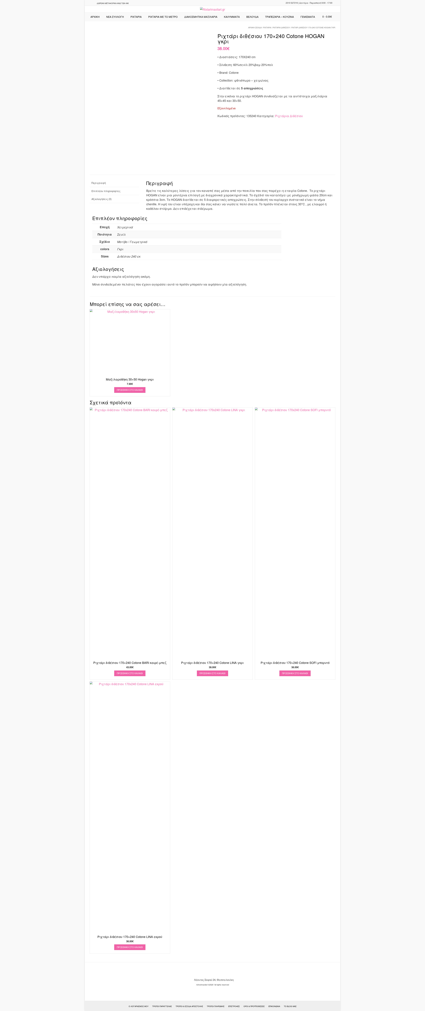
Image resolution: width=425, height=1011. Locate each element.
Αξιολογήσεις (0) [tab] (101, 199)
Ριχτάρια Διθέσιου (281, 27)
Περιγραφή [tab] (98, 183)
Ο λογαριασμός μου (138, 1006)
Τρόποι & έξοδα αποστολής (189, 1006)
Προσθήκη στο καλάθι (130, 389)
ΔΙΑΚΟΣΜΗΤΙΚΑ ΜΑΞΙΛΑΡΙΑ (200, 16)
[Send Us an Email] (88, 3)
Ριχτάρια (136, 16)
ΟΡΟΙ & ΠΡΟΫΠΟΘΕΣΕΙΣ (254, 1006)
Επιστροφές (234, 1006)
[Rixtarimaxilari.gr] (212, 9)
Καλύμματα (232, 16)
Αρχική (95, 16)
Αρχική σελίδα (255, 27)
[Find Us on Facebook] (92, 3)
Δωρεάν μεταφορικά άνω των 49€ (113, 3)
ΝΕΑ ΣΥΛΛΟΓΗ (115, 16)
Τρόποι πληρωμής (215, 1006)
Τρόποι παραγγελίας (162, 1006)
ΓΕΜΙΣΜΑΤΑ (307, 16)
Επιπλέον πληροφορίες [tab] (105, 191)
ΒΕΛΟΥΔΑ (252, 16)
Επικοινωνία (274, 1006)
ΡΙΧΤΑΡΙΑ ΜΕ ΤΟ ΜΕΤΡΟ (163, 16)
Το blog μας (290, 1006)
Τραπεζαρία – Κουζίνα (279, 16)
